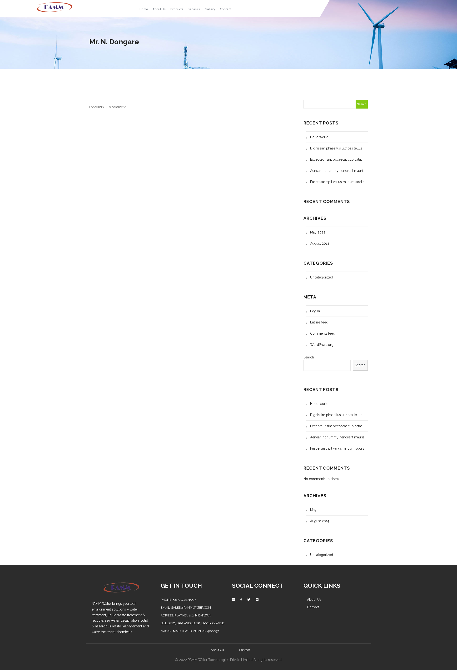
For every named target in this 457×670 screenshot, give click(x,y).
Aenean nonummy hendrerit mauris (337, 171)
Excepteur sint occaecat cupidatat (336, 159)
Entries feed (319, 322)
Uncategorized (321, 277)
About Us (159, 9)
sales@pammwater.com (191, 607)
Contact (225, 9)
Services (194, 9)
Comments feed (322, 333)
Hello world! (319, 137)
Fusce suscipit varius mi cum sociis (337, 182)
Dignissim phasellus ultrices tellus (336, 148)
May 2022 (317, 232)
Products (176, 9)
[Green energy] (54, 6)
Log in (315, 311)
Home (143, 9)
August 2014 (319, 243)
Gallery (210, 9)
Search (308, 357)
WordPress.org (321, 345)
